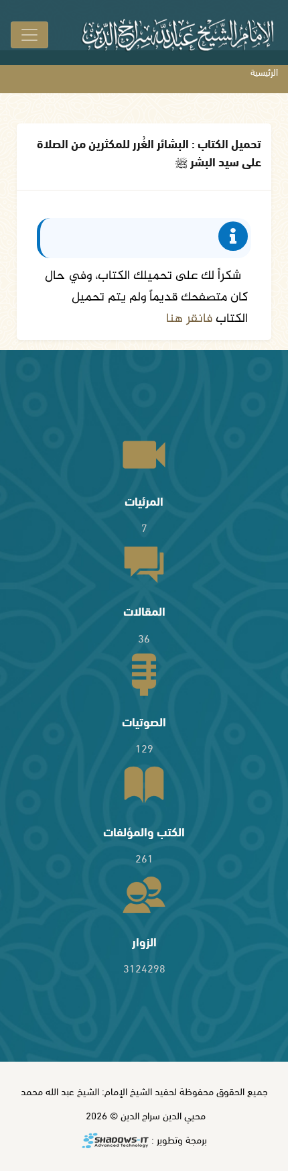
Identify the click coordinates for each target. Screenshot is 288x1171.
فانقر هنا (189, 319)
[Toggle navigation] (29, 34)
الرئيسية (264, 71)
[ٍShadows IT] (115, 1141)
